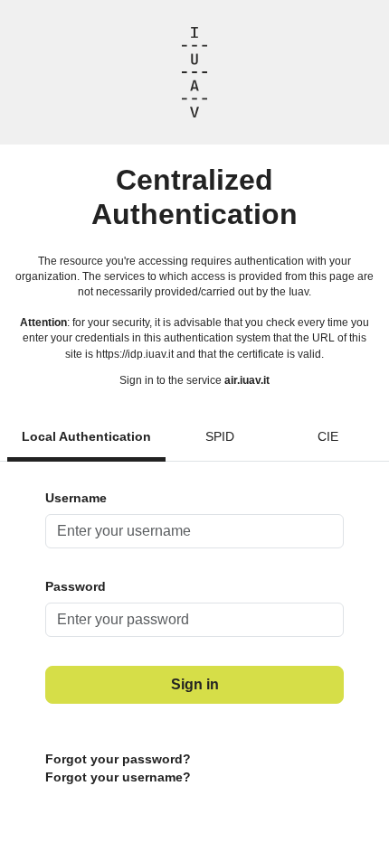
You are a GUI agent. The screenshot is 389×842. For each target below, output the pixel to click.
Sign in (195, 684)
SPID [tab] (219, 436)
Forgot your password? (118, 759)
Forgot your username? (118, 777)
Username (76, 498)
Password (75, 586)
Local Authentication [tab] (86, 436)
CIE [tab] (328, 436)
